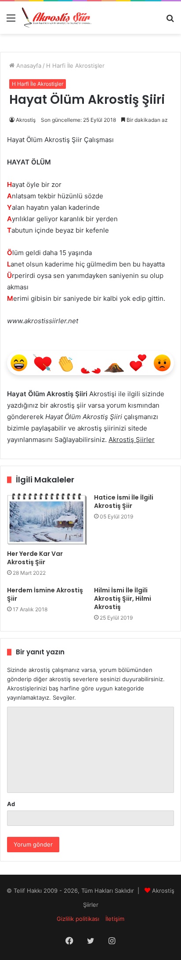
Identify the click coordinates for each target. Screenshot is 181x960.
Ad (11, 803)
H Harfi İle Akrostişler (75, 65)
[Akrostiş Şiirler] (57, 17)
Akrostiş (26, 120)
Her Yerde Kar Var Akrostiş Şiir (35, 557)
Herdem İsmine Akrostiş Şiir (45, 594)
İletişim (114, 918)
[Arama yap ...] (170, 21)
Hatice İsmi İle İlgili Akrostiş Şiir (123, 501)
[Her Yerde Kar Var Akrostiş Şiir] (47, 519)
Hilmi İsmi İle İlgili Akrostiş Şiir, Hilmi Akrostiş (122, 598)
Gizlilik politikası (78, 918)
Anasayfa (27, 65)
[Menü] (11, 21)
